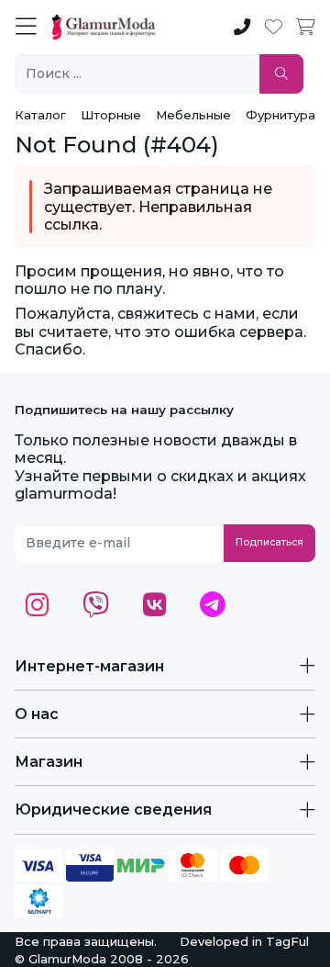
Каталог (40, 114)
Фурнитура (280, 114)
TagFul (287, 941)
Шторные (111, 114)
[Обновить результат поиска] (281, 74)
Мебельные (193, 114)
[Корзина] (305, 27)
